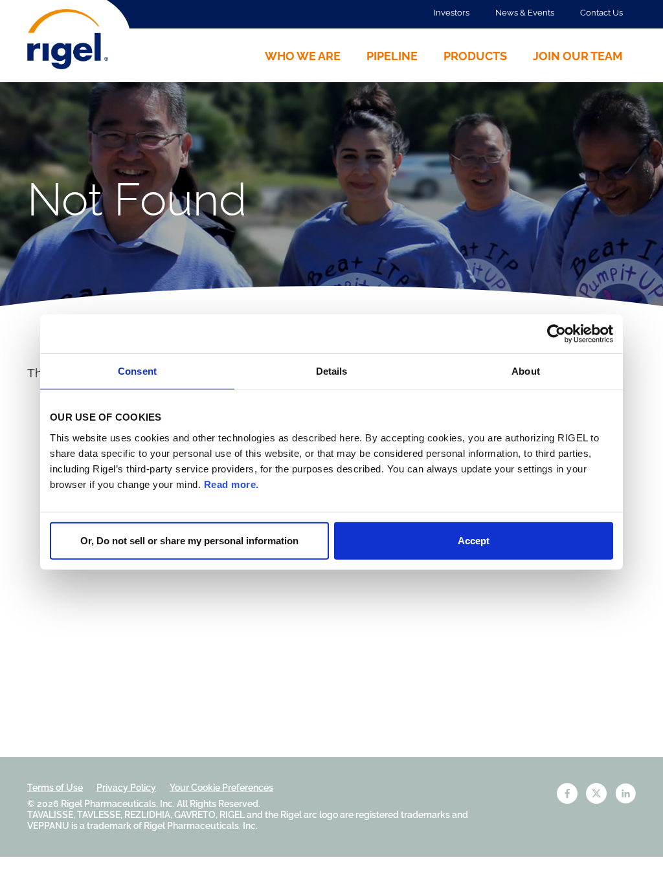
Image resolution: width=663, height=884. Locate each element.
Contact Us (601, 12)
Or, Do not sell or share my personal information (189, 540)
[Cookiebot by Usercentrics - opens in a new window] (556, 334)
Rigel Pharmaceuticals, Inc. (118, 804)
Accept (473, 540)
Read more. (231, 483)
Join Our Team (578, 56)
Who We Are (303, 56)
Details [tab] (332, 371)
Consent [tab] (137, 371)
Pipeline (392, 56)
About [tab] (525, 371)
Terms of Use (55, 787)
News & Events (524, 12)
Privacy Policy (126, 787)
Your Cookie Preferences (221, 787)
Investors (451, 12)
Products (475, 56)
